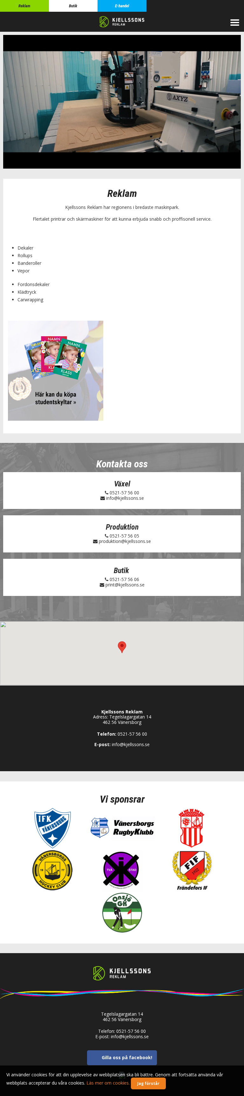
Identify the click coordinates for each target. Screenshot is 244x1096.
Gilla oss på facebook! (127, 1057)
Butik (73, 5)
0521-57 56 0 (123, 536)
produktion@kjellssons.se (125, 541)
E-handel (122, 5)
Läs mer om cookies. (108, 1083)
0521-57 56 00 (124, 493)
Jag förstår (148, 1083)
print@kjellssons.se (125, 585)
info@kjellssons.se (125, 498)
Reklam (24, 5)
